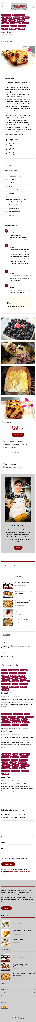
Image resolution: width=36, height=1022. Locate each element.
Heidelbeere (6, 444)
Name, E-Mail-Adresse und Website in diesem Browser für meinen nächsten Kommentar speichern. (18, 857)
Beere (4, 441)
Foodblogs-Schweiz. (11, 118)
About (18, 547)
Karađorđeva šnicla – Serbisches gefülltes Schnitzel (23, 592)
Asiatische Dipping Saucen (22, 582)
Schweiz (5, 447)
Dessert (12, 441)
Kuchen (24, 444)
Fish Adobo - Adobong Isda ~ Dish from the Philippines (23, 601)
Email (3, 842)
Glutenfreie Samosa (9, 777)
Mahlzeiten (4, 989)
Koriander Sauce (8, 693)
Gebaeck (20, 441)
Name (3, 837)
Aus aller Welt (5, 992)
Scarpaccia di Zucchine (21, 619)
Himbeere (16, 444)
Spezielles (3, 996)
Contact (6, 908)
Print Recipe (18, 435)
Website (3, 848)
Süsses (13, 447)
